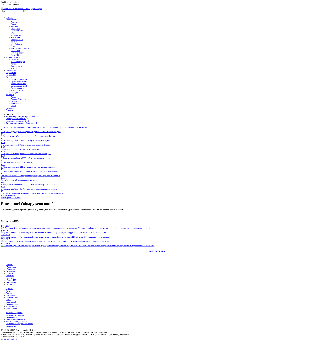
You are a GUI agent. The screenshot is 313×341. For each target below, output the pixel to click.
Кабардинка (16, 35)
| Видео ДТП (11, 75)
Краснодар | (11, 302)
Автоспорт (54, 127)
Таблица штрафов (18, 84)
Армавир (14, 26)
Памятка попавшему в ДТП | (18, 121)
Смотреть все (157, 251)
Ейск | (8, 300)
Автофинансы (19, 127)
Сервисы (9, 77)
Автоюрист (45, 127)
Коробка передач (18, 62)
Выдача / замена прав (19, 79)
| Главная (9, 18)
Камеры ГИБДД (17, 90)
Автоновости (11, 20)
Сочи (13, 46)
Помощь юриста (17, 88)
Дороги (63, 127)
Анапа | (9, 291)
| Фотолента (11, 282)
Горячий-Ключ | (12, 297)
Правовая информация (15, 319)
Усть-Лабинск (16, 44)
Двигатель (15, 59)
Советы (83, 127)
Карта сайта (11, 326)
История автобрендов (20, 48)
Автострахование (32, 127)
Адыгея (14, 22)
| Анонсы (10, 276)
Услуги (14, 68)
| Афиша (9, 273)
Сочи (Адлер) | (12, 308)
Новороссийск (17, 40)
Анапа (13, 24)
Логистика (15, 51)
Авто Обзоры (6, 127)
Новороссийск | (12, 304)
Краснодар (15, 37)
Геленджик (15, 29)
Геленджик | (11, 295)
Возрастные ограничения (16, 321)
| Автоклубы (11, 267)
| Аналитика (11, 70)
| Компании (10, 271)
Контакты (10, 108)
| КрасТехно (11, 73)
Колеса (14, 64)
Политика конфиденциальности (19, 324)
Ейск (13, 33)
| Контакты (10, 284)
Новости (9, 265)
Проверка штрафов (19, 81)
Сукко (13, 106)
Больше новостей (8, 195)
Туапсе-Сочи (16, 103)
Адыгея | (9, 289)
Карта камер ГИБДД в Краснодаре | (20, 116)
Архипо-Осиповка (18, 99)
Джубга (14, 101)
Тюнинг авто (16, 66)
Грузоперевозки (17, 53)
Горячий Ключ (17, 31)
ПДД (78, 127)
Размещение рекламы (15, 315)
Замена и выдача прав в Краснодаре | (21, 123)
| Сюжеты (10, 278)
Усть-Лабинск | (12, 306)
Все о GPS (15, 55)
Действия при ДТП (19, 86)
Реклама (9, 110)
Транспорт (70, 127)
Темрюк (14, 42)
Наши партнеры (12, 317)
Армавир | (10, 293)
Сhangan (14, 92)
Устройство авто (13, 57)
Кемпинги (10, 95)
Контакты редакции (14, 313)
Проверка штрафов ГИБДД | (17, 119)
